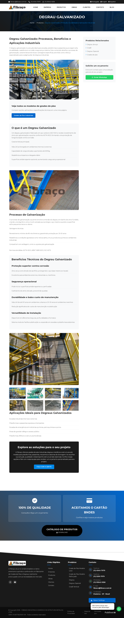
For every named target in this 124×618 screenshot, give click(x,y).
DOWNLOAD (62, 530)
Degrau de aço (92, 44)
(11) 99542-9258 (50, 2)
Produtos (40, 23)
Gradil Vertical (74, 587)
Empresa (51, 572)
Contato (51, 585)
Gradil (89, 48)
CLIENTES (86, 7)
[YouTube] (15, 582)
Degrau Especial (93, 51)
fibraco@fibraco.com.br (18, 2)
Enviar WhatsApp (100, 77)
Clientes (51, 582)
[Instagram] (10, 582)
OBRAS (74, 7)
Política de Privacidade (71, 612)
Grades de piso (92, 55)
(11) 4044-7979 (35, 2)
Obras (50, 579)
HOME (35, 7)
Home (32, 23)
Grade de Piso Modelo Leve (77, 570)
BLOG (112, 7)
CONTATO (100, 7)
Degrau (72, 580)
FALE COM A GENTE (44, 467)
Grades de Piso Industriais (23, 115)
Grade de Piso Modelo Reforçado (77, 575)
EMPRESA (47, 7)
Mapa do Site (87, 612)
